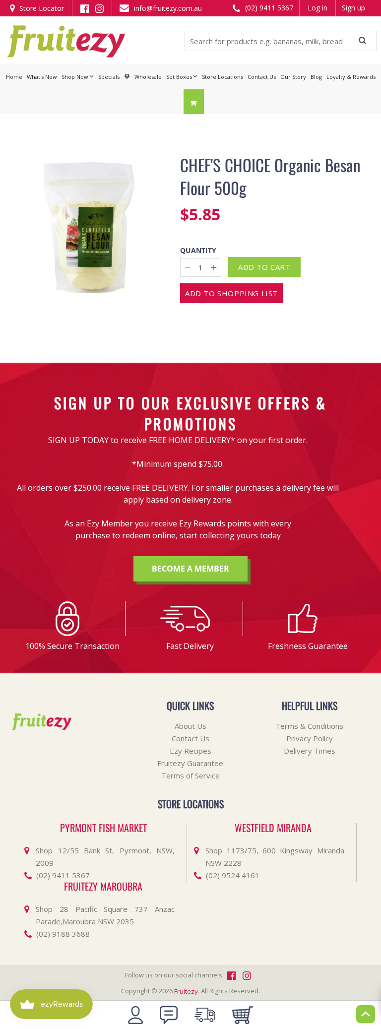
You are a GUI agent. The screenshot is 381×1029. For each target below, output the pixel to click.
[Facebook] (84, 7)
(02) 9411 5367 (268, 7)
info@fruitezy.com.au (167, 8)
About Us (190, 726)
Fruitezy (186, 991)
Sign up (353, 7)
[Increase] (214, 267)
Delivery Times (309, 751)
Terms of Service (190, 775)
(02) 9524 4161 (232, 875)
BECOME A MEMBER (190, 568)
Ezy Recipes (190, 751)
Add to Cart (264, 267)
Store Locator (40, 8)
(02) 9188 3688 (63, 934)
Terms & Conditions (309, 726)
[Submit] (362, 41)
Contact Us (190, 738)
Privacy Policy (309, 738)
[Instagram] (99, 7)
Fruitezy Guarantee (190, 763)
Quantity (198, 251)
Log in (317, 7)
